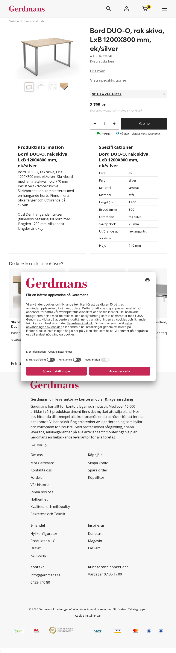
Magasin (95, 540)
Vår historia (39, 484)
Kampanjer (39, 555)
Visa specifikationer (108, 80)
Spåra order (97, 470)
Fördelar (37, 477)
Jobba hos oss (41, 492)
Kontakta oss (41, 470)
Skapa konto (98, 463)
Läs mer (97, 71)
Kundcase (95, 533)
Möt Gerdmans (42, 463)
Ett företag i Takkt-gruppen (130, 609)
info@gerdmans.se (45, 575)
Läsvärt (94, 548)
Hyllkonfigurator (43, 533)
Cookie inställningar (88, 615)
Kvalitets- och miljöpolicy (50, 506)
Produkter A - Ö (43, 540)
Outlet (35, 548)
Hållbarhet (39, 499)
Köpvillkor (96, 477)
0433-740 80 (40, 582)
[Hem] (39, 8)
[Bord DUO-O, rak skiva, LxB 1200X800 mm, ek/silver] (47, 53)
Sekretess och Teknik (47, 513)
